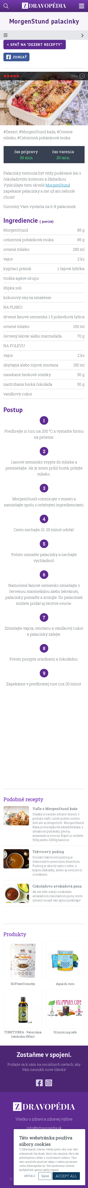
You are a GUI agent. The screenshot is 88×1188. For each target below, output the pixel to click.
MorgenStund (57, 185)
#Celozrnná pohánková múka (43, 137)
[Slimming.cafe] (65, 1008)
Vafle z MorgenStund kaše (55, 808)
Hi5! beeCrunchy (23, 984)
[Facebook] (39, 1083)
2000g (53, 840)
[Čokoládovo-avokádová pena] (16, 893)
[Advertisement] (44, 738)
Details (29, 1176)
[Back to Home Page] (44, 6)
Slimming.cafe (65, 1032)
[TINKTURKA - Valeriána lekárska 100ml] (22, 1008)
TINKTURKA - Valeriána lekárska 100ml (22, 1034)
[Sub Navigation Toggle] (44, 35)
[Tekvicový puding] (16, 863)
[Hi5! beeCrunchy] (22, 960)
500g (35, 840)
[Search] (4, 6)
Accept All (66, 1176)
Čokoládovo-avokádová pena (57, 886)
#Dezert (10, 131)
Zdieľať (20, 57)
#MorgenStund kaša (37, 131)
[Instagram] (49, 1083)
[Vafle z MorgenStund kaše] (16, 824)
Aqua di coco (65, 984)
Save (45, 1176)
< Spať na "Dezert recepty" (34, 44)
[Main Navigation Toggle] (83, 6)
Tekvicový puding (48, 851)
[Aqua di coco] (65, 960)
